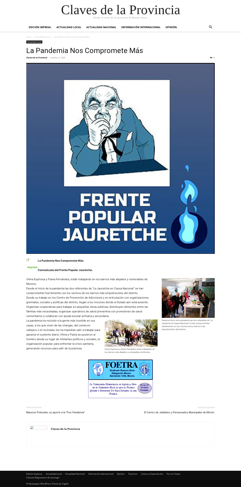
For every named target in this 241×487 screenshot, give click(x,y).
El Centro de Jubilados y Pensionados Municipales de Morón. (179, 412)
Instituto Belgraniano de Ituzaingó (42, 477)
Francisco (133, 473)
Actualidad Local (68, 27)
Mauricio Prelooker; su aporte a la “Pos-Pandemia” (55, 412)
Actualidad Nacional (101, 27)
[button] (210, 27)
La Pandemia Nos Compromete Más (84, 50)
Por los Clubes (173, 473)
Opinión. (171, 27)
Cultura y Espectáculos (152, 473)
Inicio (28, 36)
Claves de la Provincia (36, 57)
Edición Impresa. (40, 27)
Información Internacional (141, 27)
